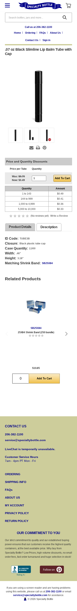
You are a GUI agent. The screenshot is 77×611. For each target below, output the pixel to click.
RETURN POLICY (16, 521)
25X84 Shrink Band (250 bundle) (36, 332)
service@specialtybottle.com (25, 440)
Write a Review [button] (59, 215)
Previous (6, 333)
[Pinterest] (45, 147)
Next (66, 333)
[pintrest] (51, 569)
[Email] (31, 147)
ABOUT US (12, 497)
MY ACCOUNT (14, 505)
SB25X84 (47, 263)
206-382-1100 (54, 591)
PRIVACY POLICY (17, 513)
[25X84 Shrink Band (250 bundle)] (36, 307)
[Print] (38, 147)
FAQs (42, 32)
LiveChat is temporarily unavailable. (30, 449)
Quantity (37, 168)
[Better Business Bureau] (21, 571)
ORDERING (12, 474)
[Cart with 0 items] (68, 5)
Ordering (30, 32)
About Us (55, 32)
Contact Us (32, 40)
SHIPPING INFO (15, 482)
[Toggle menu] (10, 5)
